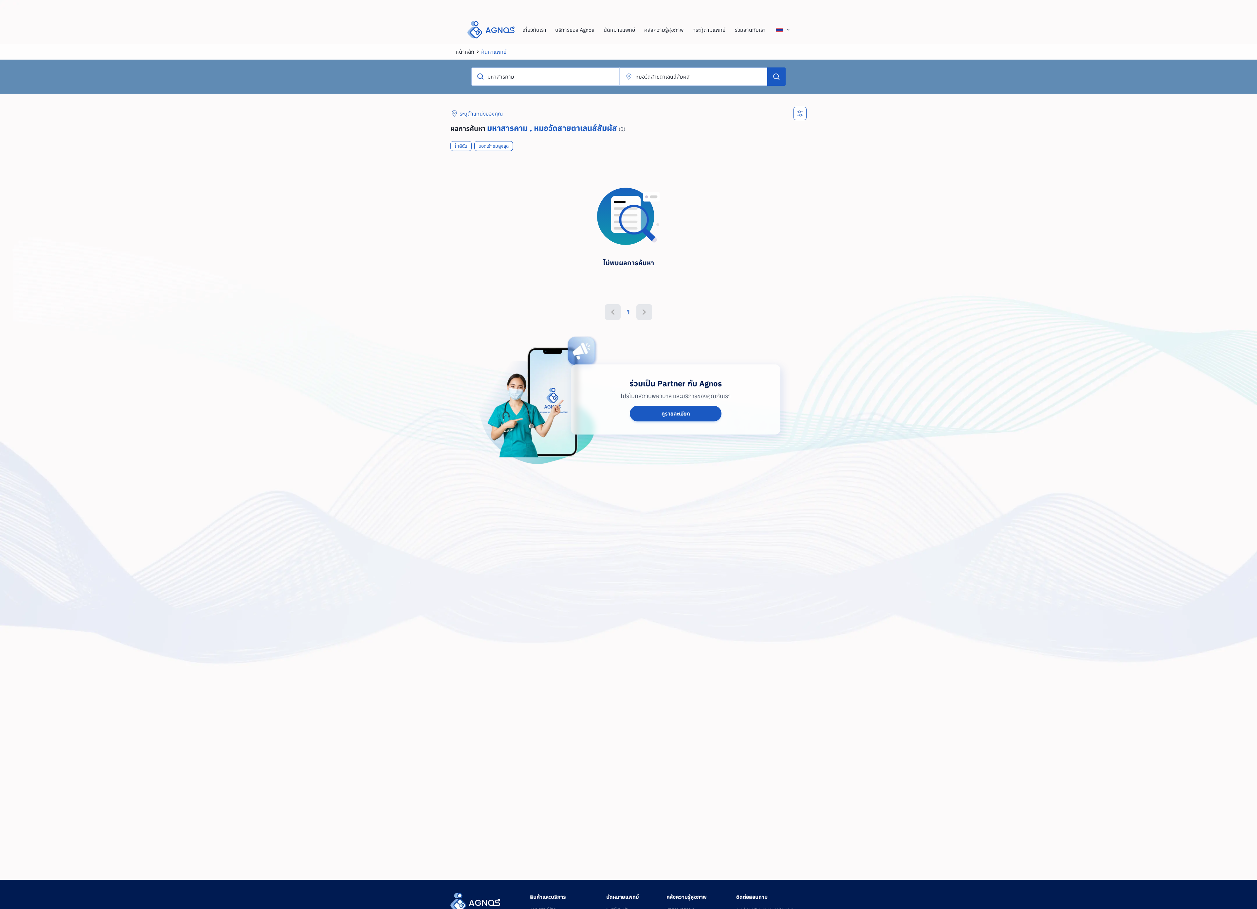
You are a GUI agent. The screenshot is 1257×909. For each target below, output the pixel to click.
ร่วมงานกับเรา (750, 30)
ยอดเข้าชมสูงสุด (494, 146)
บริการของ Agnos (574, 30)
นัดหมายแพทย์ (619, 30)
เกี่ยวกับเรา (534, 30)
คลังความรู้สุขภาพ (663, 30)
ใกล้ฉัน (461, 146)
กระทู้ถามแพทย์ (708, 30)
